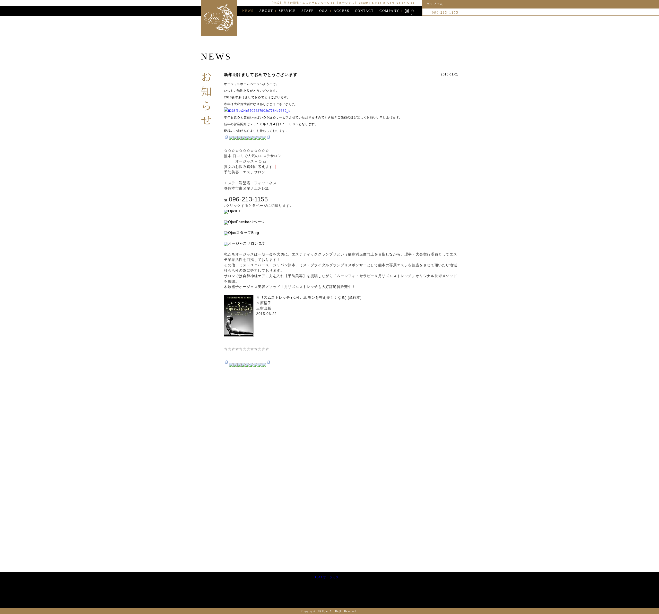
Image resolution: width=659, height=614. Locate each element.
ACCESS (341, 11)
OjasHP (234, 211)
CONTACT (364, 11)
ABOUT (266, 11)
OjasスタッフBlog (243, 233)
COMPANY (389, 11)
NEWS (248, 11)
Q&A (323, 11)
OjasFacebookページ (246, 222)
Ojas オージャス (327, 577)
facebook (413, 11)
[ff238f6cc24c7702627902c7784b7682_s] (257, 111)
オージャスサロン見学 (247, 243)
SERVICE (287, 11)
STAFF (307, 11)
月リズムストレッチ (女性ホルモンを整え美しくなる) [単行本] (308, 297)
